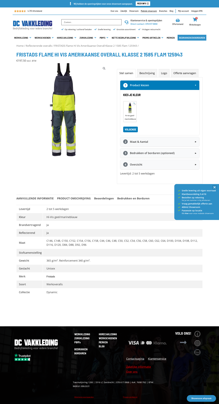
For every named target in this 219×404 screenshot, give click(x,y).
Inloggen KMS (197, 11)
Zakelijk (123, 11)
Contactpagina (135, 358)
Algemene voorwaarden (84, 397)
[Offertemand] (178, 20)
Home (20, 45)
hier (187, 213)
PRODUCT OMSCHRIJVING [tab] (74, 198)
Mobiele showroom (149, 11)
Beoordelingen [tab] (104, 198)
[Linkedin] (197, 352)
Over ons (114, 11)
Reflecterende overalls (39, 45)
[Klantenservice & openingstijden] (126, 22)
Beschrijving (147, 73)
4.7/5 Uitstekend (35, 11)
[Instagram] (197, 343)
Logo (164, 73)
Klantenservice (157, 358)
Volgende (130, 129)
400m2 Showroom (191, 207)
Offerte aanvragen (184, 73)
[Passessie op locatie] (179, 210)
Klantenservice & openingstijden (146, 20)
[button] (23, 38)
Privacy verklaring (130, 397)
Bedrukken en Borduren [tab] (133, 198)
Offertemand (177, 24)
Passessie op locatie (192, 210)
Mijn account (183, 11)
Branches (163, 11)
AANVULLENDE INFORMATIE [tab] (35, 198)
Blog (171, 11)
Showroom (134, 11)
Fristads (50, 276)
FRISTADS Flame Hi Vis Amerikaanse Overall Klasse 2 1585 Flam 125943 (95, 45)
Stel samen (126, 73)
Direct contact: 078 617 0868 (144, 23)
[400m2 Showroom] (179, 207)
